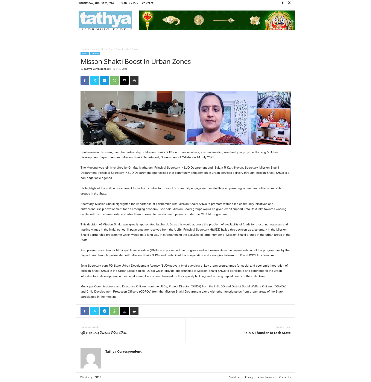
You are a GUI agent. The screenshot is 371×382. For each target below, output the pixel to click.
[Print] (134, 80)
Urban (94, 49)
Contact (147, 3)
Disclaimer (234, 377)
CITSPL (98, 377)
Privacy (249, 377)
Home (84, 49)
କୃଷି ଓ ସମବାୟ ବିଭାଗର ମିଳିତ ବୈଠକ (104, 333)
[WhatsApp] (114, 80)
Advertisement (266, 377)
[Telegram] (104, 80)
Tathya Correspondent (97, 68)
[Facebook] (282, 3)
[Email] (124, 80)
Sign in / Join (129, 3)
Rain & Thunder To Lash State (267, 333)
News (85, 53)
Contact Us (285, 377)
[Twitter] (289, 3)
